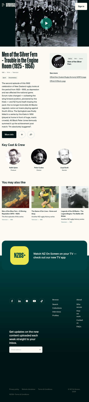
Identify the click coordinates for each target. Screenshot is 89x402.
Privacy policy (14, 389)
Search (55, 304)
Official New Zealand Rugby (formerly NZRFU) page (68, 77)
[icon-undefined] (21, 134)
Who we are (79, 306)
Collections (57, 307)
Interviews (56, 311)
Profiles (55, 315)
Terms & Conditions (45, 389)
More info (9, 134)
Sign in (81, 6)
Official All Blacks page (58, 81)
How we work (78, 313)
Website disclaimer (28, 389)
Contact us (79, 321)
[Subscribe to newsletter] (40, 349)
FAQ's (78, 326)
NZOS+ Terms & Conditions (19, 394)
